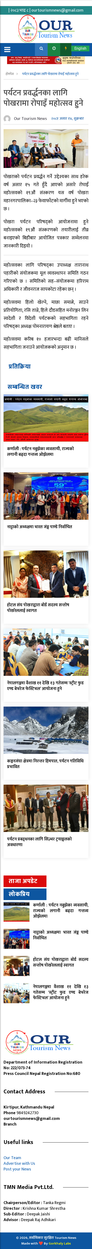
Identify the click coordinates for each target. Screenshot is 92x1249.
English (80, 48)
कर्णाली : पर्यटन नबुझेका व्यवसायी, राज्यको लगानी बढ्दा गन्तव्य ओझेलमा (40, 451)
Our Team (13, 1157)
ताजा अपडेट (23, 881)
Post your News (17, 1169)
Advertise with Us (19, 1163)
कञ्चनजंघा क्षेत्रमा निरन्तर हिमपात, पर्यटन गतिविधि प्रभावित (45, 764)
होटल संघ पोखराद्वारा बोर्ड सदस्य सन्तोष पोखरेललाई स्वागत (38, 608)
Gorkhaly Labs (60, 1243)
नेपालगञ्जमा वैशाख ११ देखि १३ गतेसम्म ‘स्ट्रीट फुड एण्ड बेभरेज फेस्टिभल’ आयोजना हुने (45, 686)
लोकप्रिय (19, 894)
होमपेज (10, 74)
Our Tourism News (30, 118)
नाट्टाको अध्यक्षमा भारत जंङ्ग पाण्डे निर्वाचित (39, 527)
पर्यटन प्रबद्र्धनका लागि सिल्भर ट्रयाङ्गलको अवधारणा (39, 842)
